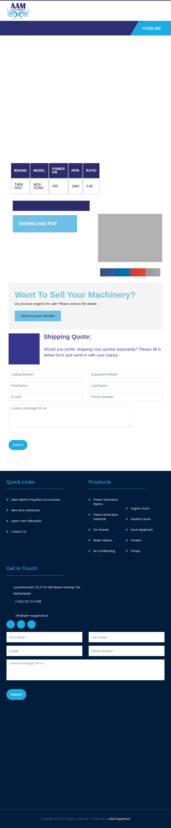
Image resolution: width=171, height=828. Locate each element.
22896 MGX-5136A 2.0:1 (80, 70)
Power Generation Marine (105, 502)
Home (13, 24)
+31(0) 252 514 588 (28, 601)
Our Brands (101, 530)
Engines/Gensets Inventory (108, 24)
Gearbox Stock (141, 519)
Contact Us (55, 31)
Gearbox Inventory (19, 31)
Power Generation (78, 24)
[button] (101, 165)
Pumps (135, 551)
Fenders (136, 540)
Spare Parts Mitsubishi (26, 521)
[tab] (51, 206)
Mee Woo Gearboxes (25, 510)
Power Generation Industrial (105, 517)
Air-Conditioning (104, 551)
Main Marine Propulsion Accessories (35, 500)
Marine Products (29, 24)
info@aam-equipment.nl (31, 616)
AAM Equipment (119, 819)
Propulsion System (53, 24)
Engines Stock (140, 508)
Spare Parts (40, 31)
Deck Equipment (142, 530)
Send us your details (38, 316)
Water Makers (102, 540)
